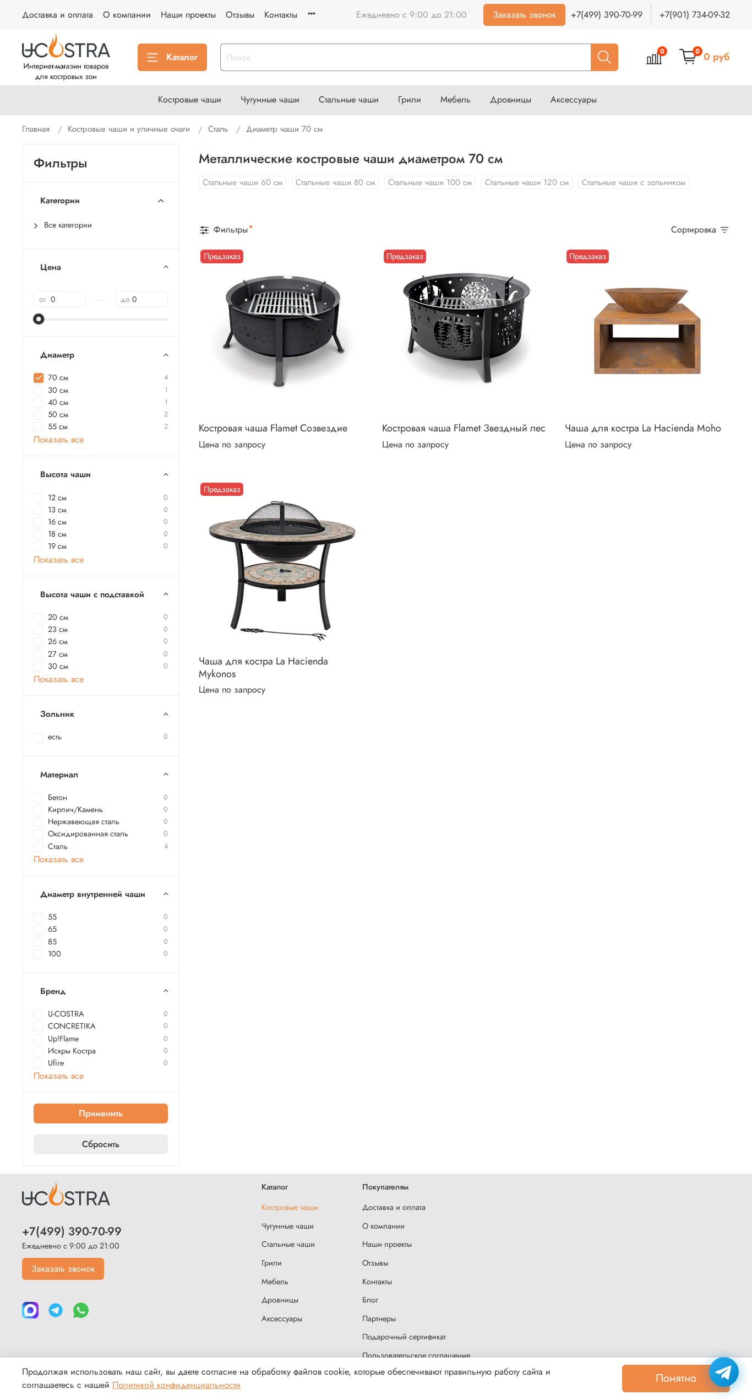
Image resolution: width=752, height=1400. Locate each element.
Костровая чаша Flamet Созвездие (273, 428)
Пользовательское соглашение (416, 1355)
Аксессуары (574, 99)
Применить (101, 1113)
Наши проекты (188, 14)
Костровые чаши (189, 99)
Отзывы (240, 14)
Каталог (182, 57)
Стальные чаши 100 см (430, 182)
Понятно (676, 1378)
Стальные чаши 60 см (242, 182)
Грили (409, 99)
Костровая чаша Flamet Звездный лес (464, 428)
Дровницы (510, 99)
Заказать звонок (524, 14)
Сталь (218, 129)
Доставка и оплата (57, 14)
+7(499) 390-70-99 (606, 14)
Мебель (455, 99)
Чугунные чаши (270, 99)
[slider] (39, 319)
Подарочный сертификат (404, 1336)
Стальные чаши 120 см (527, 182)
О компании (127, 14)
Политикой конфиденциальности (176, 1385)
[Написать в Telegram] (724, 1372)
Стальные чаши (349, 99)
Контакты (280, 14)
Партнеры (379, 1318)
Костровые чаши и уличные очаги (129, 129)
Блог (370, 1299)
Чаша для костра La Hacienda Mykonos (263, 667)
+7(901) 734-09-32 (695, 14)
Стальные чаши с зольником (633, 182)
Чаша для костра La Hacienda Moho (643, 428)
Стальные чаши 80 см (335, 182)
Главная (36, 129)
